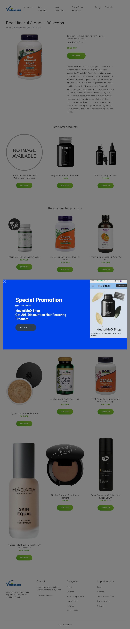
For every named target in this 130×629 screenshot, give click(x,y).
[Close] (4, 281)
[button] (25, 327)
